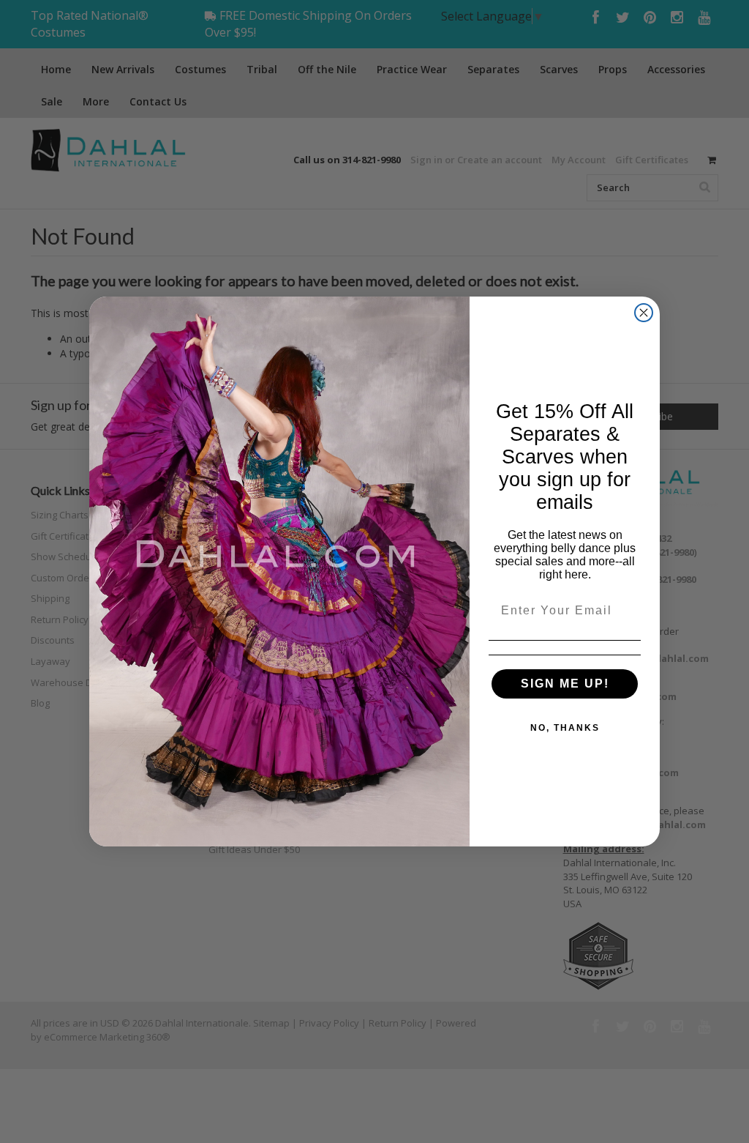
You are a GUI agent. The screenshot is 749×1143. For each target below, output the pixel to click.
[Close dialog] (643, 312)
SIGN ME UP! (565, 683)
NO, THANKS (565, 728)
